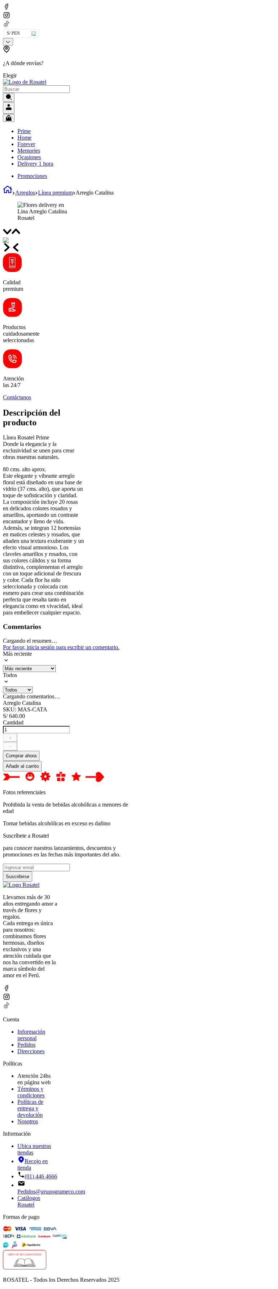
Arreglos (25, 193)
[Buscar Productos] (8, 97)
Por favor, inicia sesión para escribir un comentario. (61, 647)
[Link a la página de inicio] (7, 193)
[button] (48, 62)
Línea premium (55, 193)
